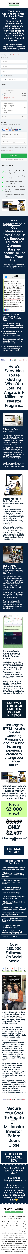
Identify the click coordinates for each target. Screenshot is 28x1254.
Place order (14, 155)
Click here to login (15, 55)
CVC (15, 141)
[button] (14, 868)
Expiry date (5, 141)
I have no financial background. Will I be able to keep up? (14, 897)
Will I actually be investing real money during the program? (13, 931)
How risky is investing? (11, 892)
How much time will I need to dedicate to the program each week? (13, 920)
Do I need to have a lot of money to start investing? (11, 888)
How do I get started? (11, 936)
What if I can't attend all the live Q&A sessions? (14, 903)
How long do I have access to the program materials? (13, 913)
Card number (5, 137)
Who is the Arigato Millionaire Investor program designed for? (13, 868)
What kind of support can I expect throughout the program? (14, 908)
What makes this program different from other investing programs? (13, 875)
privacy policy (9, 150)
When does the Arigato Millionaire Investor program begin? (12, 882)
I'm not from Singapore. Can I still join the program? (13, 926)
